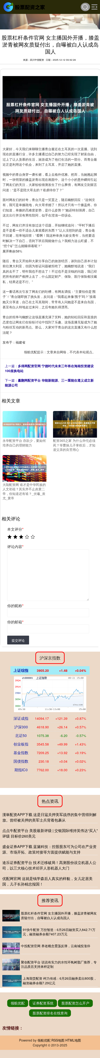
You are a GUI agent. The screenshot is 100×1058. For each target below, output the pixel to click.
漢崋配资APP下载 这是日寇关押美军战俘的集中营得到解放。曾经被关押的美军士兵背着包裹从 (49, 817)
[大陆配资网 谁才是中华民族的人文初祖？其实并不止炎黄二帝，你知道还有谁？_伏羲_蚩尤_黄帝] (25, 467)
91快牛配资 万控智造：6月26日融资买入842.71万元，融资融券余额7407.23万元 (59, 932)
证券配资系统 (43, 1003)
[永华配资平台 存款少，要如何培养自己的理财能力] (25, 423)
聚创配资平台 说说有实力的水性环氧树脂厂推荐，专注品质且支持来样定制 (59, 964)
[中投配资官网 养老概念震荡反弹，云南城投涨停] (11, 948)
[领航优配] (25, 6)
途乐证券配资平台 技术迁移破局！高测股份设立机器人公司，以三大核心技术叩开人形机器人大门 (49, 865)
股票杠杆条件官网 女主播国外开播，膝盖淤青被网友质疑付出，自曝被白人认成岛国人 (59, 915)
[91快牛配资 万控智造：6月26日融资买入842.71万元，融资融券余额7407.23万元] (12, 932)
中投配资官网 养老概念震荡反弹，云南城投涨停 (55, 945)
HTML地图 (73, 1040)
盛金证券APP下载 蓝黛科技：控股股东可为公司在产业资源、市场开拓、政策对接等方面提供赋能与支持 (49, 849)
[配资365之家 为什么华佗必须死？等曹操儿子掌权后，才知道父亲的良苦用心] (75, 423)
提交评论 (18, 640)
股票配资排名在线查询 (50, 1012)
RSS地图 (57, 1040)
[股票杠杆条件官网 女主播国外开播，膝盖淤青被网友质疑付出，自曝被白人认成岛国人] (11, 915)
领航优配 (18, 1003)
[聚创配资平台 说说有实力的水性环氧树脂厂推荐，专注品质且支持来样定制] (11, 964)
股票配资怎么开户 (75, 1003)
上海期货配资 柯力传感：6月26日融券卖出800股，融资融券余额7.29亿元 (60, 980)
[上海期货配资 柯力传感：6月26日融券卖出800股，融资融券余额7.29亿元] (12, 981)
